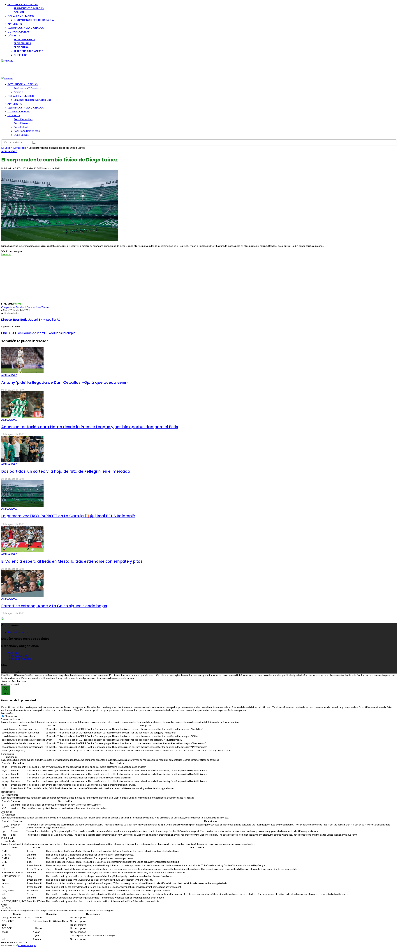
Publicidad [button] (7, 838)
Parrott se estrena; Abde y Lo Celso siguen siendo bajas (54, 605)
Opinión (19, 12)
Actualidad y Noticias (22, 4)
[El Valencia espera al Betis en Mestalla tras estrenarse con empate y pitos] (22, 551)
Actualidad (9, 151)
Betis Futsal (22, 47)
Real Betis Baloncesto (29, 51)
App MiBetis (14, 24)
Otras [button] (4, 904)
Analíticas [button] (6, 811)
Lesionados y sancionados (25, 28)
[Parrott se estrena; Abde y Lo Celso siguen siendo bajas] (22, 595)
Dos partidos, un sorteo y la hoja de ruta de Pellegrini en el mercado (65, 471)
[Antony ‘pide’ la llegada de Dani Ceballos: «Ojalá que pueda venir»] (22, 372)
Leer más (6, 254)
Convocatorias (18, 31)
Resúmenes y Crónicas (29, 8)
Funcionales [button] (7, 753)
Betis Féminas (22, 43)
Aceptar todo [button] (19, 680)
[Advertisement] (57, 69)
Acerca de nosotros (17, 632)
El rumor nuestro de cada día (34, 20)
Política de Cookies (17, 655)
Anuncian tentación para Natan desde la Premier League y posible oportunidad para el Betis (89, 426)
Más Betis (13, 35)
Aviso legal (13, 652)
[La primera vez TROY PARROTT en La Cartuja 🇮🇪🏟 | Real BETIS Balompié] (22, 505)
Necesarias (11, 715)
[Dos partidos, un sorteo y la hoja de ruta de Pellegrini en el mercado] (22, 461)
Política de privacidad (19, 658)
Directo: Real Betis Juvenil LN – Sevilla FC (30, 320)
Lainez (17, 303)
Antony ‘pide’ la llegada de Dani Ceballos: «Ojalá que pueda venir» (64, 382)
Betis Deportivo (24, 39)
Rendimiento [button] (8, 791)
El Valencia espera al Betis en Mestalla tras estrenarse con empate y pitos (71, 561)
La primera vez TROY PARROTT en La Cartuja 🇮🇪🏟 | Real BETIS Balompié (68, 515)
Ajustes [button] (6, 680)
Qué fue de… (21, 55)
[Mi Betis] (7, 60)
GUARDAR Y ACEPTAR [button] (14, 942)
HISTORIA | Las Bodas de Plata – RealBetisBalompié (38, 333)
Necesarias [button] (7, 713)
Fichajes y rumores (20, 16)
